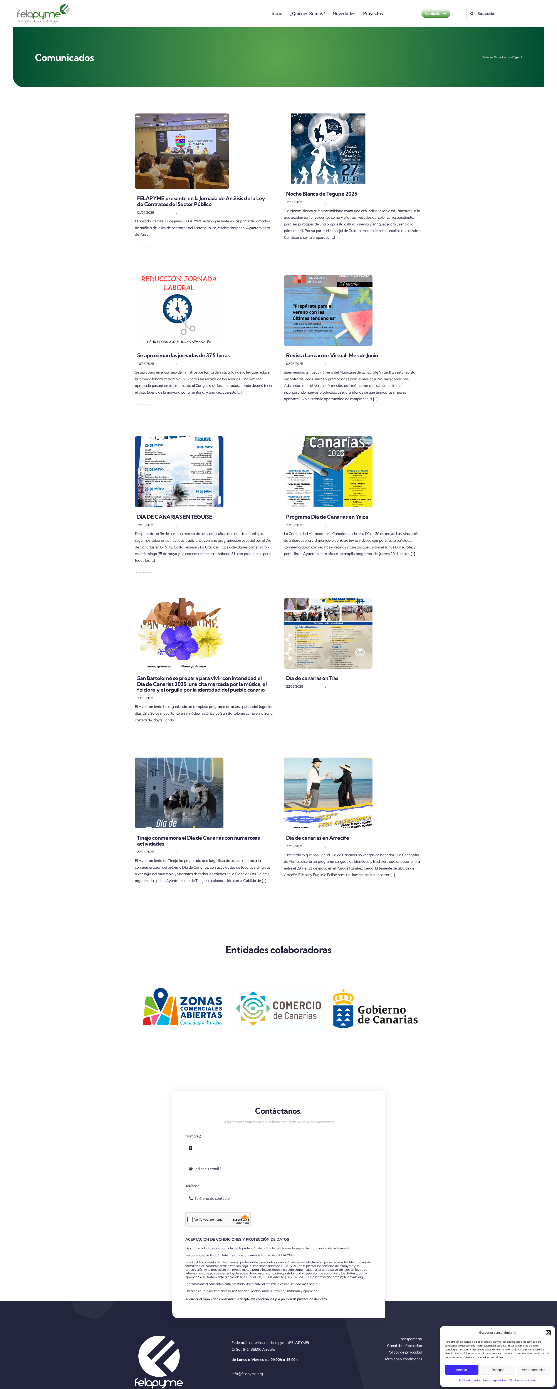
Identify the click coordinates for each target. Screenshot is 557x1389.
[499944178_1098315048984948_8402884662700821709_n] (179, 759)
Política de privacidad (495, 1380)
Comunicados (502, 57)
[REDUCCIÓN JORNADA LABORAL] (179, 276)
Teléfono (192, 1186)
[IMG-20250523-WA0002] (179, 599)
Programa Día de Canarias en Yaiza (327, 516)
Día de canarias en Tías (312, 678)
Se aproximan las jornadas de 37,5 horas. (184, 355)
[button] (548, 1332)
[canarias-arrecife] (328, 759)
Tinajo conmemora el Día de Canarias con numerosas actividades (198, 840)
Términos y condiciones (522, 1380)
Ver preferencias (533, 1370)
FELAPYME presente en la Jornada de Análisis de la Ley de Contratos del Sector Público (201, 201)
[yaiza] (328, 438)
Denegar (498, 1370)
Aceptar (461, 1370)
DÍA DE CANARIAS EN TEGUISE (174, 516)
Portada (487, 57)
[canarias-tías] (328, 599)
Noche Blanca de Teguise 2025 (321, 193)
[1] (328, 276)
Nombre (193, 1136)
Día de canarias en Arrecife (317, 837)
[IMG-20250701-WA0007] (182, 115)
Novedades (185, 212)
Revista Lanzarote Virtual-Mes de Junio (332, 355)
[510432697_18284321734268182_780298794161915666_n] (328, 115)
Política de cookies (469, 1380)
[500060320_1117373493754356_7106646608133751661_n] (179, 438)
